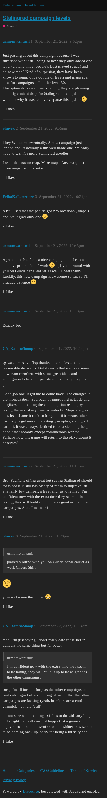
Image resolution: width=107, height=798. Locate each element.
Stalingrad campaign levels (37, 18)
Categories (26, 770)
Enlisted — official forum (23, 5)
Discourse (31, 791)
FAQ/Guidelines (52, 770)
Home (7, 770)
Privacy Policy (14, 780)
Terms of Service (84, 770)
